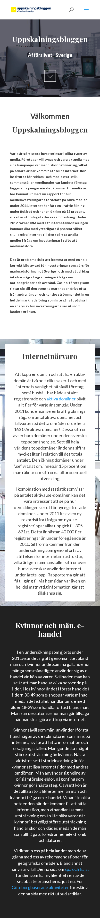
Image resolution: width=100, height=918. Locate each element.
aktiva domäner (61, 398)
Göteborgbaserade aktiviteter (40, 887)
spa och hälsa (77, 869)
